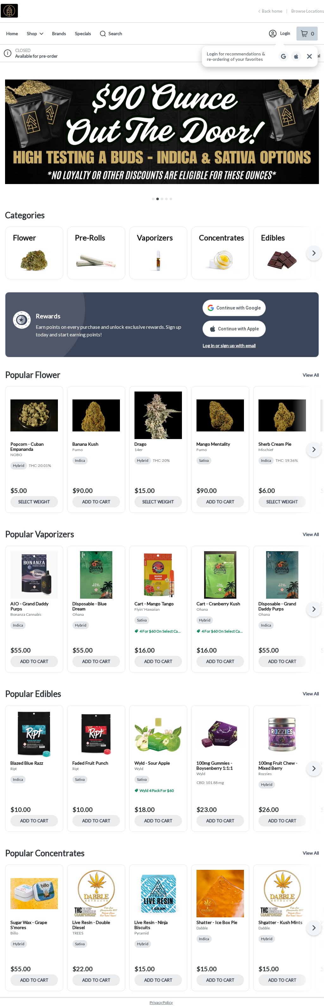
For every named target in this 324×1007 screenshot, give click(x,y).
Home (12, 33)
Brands (59, 33)
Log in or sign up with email (229, 345)
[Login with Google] (283, 56)
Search (115, 33)
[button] (260, 56)
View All (311, 375)
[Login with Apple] (296, 56)
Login (285, 33)
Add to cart (96, 501)
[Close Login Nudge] (309, 56)
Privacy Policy (161, 1002)
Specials (83, 33)
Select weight (34, 501)
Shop (32, 33)
